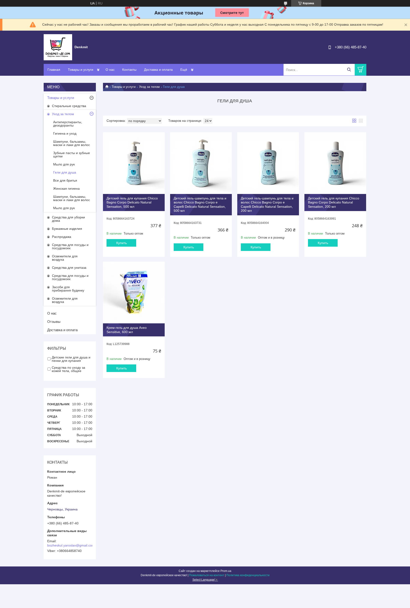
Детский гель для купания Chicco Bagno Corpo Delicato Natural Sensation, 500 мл (132, 202)
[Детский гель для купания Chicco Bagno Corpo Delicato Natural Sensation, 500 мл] (134, 163)
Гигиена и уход (64, 133)
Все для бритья (65, 180)
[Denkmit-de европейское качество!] (58, 47)
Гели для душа (64, 172)
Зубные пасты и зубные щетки (71, 154)
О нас (110, 69)
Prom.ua (225, 571)
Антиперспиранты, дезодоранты (67, 123)
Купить (121, 243)
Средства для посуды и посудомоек (70, 246)
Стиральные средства (69, 106)
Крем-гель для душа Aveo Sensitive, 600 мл (127, 330)
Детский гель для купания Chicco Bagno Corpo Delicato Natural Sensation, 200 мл (333, 202)
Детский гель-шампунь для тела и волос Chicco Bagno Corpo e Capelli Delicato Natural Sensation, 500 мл (200, 204)
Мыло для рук (64, 164)
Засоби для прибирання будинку (68, 288)
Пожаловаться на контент (206, 575)
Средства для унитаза (69, 267)
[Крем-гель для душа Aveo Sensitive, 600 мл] (134, 292)
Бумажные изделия (67, 229)
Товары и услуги (80, 69)
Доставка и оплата (158, 69)
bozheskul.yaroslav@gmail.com (71, 545)
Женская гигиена (66, 188)
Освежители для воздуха (65, 257)
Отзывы (54, 322)
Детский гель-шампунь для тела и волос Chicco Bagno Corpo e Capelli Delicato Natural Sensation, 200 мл (267, 204)
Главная (53, 69)
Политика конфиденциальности (248, 575)
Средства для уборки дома (68, 218)
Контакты (129, 69)
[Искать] (349, 69)
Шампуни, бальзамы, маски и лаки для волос (71, 143)
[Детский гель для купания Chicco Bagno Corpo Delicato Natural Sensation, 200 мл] (335, 163)
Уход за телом (149, 87)
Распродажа (61, 237)
